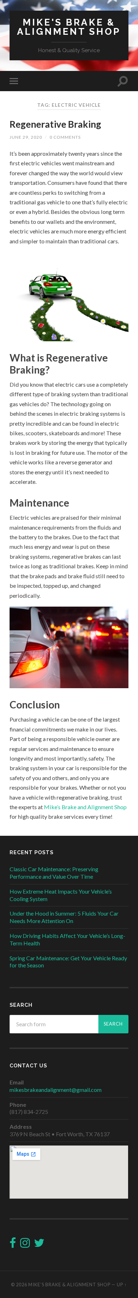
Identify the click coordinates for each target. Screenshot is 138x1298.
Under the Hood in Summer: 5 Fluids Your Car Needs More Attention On (64, 917)
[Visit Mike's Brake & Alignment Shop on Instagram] (25, 1244)
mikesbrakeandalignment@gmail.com (56, 1089)
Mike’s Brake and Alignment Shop (85, 806)
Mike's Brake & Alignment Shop (69, 27)
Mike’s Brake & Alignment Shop (69, 1284)
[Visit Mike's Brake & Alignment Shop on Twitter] (39, 1244)
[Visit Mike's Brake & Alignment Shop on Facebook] (13, 1244)
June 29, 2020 (26, 137)
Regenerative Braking (55, 124)
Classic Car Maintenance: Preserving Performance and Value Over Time (54, 873)
